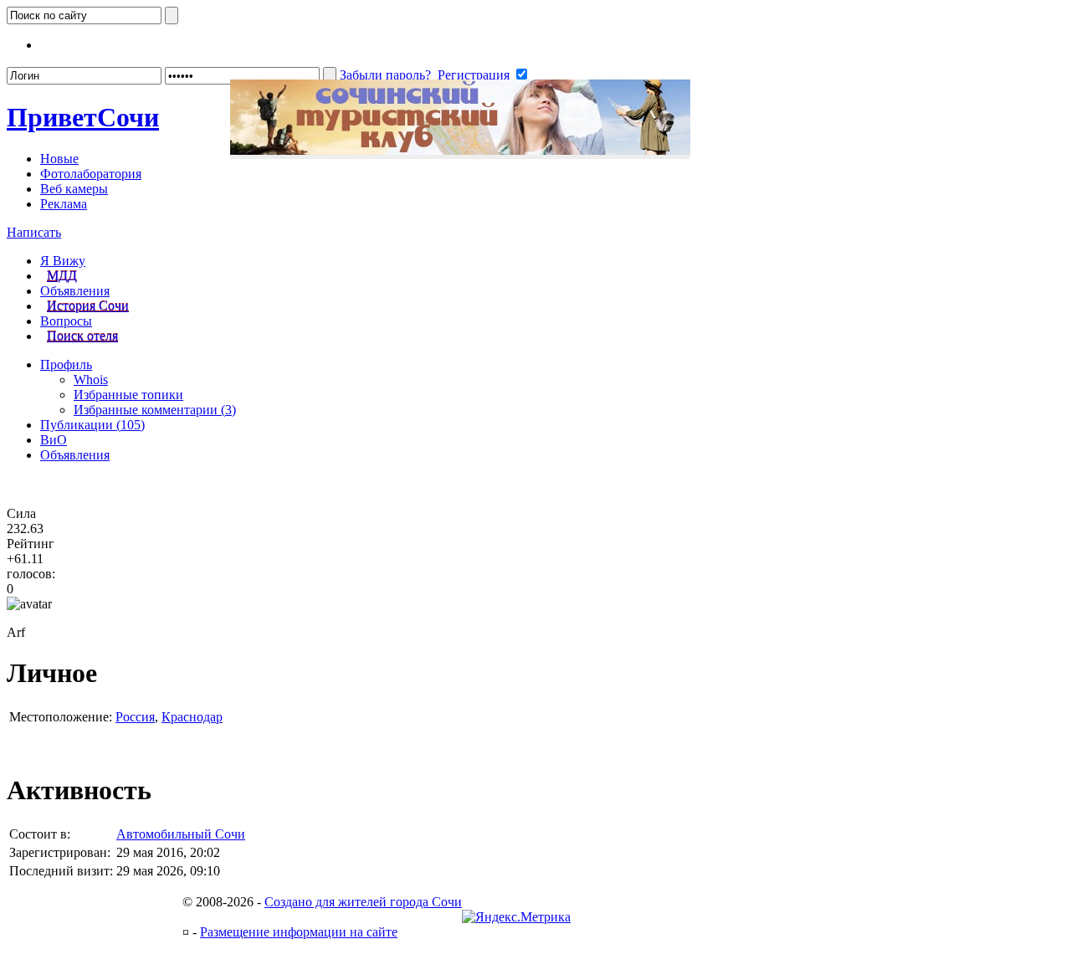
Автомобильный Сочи (180, 834)
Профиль (66, 364)
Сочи (83, 117)
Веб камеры (74, 189)
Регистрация (474, 75)
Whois (91, 379)
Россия (135, 717)
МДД (62, 276)
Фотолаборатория (90, 174)
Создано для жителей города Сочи (363, 902)
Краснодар (192, 717)
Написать (34, 232)
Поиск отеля (82, 336)
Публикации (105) (92, 425)
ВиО (53, 440)
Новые (59, 158)
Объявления (75, 291)
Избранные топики (128, 394)
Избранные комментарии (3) (155, 410)
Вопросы (66, 321)
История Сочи (88, 306)
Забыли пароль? (385, 75)
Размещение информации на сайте (298, 932)
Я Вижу (62, 261)
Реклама (63, 204)
